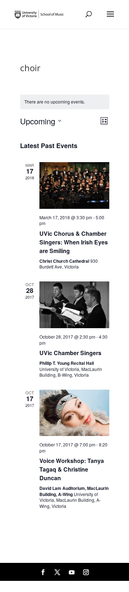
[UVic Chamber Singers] (74, 304)
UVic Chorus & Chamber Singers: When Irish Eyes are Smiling (73, 242)
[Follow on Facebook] (43, 572)
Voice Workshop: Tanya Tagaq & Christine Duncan (71, 469)
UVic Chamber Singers (70, 353)
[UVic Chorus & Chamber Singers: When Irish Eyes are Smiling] (74, 185)
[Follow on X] (57, 572)
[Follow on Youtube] (71, 572)
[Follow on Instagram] (86, 572)
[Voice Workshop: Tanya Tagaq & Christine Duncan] (74, 413)
